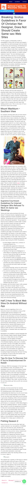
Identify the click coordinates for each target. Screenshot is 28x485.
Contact (24, 1)
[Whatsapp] (24, 481)
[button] (14, 13)
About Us (4, 480)
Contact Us (5, 482)
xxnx (18, 183)
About (10, 1)
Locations (17, 1)
